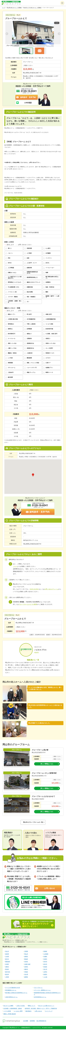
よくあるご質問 (18, 1011)
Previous (6, 33)
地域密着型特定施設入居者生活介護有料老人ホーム (47, 993)
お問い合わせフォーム (51, 589)
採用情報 (32, 1020)
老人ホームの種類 (8, 1005)
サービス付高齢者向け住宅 (12, 987)
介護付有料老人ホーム (11, 997)
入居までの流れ (20, 1005)
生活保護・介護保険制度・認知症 (12, 1008)
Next (59, 33)
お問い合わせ (49, 888)
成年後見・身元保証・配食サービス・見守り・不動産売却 (41, 1008)
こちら (15, 566)
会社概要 (25, 1020)
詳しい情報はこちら (47, 764)
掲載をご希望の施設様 (9, 1014)
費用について (31, 1005)
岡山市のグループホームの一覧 (33, 822)
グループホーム (38, 987)
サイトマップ (48, 1011)
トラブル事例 (7, 1011)
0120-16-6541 (34, 589)
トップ (3, 7)
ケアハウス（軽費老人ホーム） (42, 990)
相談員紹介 (28, 1011)
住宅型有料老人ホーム (40, 997)
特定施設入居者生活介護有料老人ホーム (16, 992)
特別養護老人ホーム (10, 990)
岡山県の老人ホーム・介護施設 (14, 7)
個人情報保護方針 (41, 1020)
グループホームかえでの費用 (28, 604)
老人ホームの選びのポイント (46, 1005)
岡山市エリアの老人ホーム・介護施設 (32, 7)
